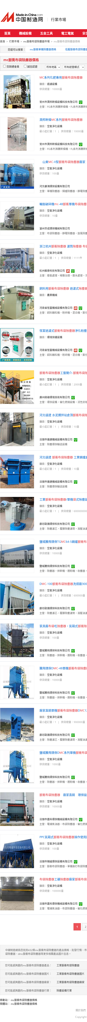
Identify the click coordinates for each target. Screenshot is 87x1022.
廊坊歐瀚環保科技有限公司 (54, 524)
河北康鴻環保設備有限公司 (54, 186)
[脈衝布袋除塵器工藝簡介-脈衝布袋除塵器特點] (17, 387)
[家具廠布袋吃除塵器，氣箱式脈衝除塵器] (17, 640)
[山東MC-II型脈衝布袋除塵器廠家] (17, 176)
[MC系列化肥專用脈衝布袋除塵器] (17, 91)
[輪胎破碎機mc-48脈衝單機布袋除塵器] (17, 218)
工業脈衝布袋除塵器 (68, 965)
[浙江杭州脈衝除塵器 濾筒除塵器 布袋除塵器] (17, 260)
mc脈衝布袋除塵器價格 (24, 1000)
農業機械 (52, 295)
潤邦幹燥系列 (61, 120)
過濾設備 (52, 84)
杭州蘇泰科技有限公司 (52, 271)
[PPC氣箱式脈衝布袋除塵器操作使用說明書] (17, 851)
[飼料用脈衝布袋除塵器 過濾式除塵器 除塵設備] (17, 302)
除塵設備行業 (64, 990)
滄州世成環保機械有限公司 (54, 228)
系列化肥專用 (61, 77)
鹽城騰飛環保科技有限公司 (54, 566)
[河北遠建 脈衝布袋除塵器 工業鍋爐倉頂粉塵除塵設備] (17, 471)
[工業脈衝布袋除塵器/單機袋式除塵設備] (17, 513)
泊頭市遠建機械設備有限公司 (55, 439)
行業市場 (58, 19)
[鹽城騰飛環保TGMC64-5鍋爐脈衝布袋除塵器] (17, 555)
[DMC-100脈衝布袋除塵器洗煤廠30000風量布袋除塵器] (17, 598)
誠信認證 (32, 66)
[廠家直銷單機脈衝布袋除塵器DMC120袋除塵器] (17, 724)
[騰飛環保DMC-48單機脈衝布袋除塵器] (17, 682)
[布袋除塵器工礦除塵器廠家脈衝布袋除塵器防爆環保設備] (17, 893)
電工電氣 (67, 33)
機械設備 (25, 33)
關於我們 (81, 1010)
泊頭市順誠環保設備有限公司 (55, 861)
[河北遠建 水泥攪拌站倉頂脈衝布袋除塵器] (17, 429)
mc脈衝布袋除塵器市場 (36, 41)
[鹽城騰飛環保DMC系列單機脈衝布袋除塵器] (17, 766)
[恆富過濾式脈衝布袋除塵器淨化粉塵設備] (17, 344)
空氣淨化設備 (54, 126)
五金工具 (46, 33)
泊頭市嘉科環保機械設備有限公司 (58, 819)
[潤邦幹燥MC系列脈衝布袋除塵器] (17, 133)
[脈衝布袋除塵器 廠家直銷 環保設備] (17, 809)
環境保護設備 (54, 337)
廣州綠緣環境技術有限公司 (54, 397)
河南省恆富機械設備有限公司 (55, 308)
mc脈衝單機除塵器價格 (43, 49)
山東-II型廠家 (62, 162)
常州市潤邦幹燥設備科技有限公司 (58, 102)
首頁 (7, 33)
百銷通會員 (13, 66)
